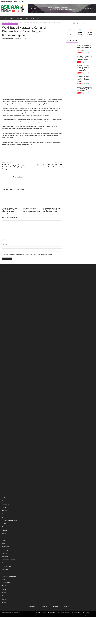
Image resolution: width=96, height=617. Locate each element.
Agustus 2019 (6, 464)
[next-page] (61, 189)
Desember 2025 (6, 298)
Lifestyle (12, 18)
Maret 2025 (5, 323)
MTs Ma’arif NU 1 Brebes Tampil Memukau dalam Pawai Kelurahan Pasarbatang (84, 48)
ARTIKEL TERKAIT (8, 189)
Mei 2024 (4, 351)
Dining (3, 517)
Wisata (4, 602)
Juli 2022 (4, 413)
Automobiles (5, 504)
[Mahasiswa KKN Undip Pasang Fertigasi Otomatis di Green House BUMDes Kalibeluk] (52, 200)
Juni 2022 (4, 416)
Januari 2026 (5, 295)
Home (5, 18)
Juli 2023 (4, 379)
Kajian (3, 543)
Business (4, 510)
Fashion (19, 18)
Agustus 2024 (6, 343)
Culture (4, 514)
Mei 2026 (4, 284)
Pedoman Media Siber (53, 612)
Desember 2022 (6, 399)
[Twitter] (90, 1)
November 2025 (6, 301)
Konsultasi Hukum (76, 612)
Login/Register (78, 615)
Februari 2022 (5, 427)
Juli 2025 (4, 312)
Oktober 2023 (5, 371)
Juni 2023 (4, 382)
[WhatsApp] (17, 43)
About (16, 1)
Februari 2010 (5, 478)
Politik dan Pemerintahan (9, 576)
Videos (32, 18)
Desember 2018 (6, 467)
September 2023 (6, 374)
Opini (3, 563)
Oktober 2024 (5, 337)
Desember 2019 (6, 452)
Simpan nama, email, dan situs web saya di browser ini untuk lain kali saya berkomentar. (28, 254)
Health (4, 533)
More (38, 18)
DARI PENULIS (20, 189)
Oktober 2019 (5, 458)
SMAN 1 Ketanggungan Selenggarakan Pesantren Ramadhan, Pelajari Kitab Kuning (15, 167)
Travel (26, 18)
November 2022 (6, 402)
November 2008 (6, 481)
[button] (93, 18)
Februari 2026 (5, 292)
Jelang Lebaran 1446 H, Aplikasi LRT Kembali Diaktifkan (49, 166)
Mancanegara (5, 550)
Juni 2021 (4, 444)
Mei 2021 (4, 447)
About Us (38, 612)
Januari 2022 (5, 430)
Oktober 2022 (5, 405)
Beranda (4, 22)
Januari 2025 (5, 329)
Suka (70, 29)
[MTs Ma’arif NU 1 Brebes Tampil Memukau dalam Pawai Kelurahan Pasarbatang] (70, 48)
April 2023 (5, 388)
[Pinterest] (13, 43)
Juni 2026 (4, 281)
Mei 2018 (4, 469)
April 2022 (5, 422)
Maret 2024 (5, 357)
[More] (21, 43)
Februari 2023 (5, 393)
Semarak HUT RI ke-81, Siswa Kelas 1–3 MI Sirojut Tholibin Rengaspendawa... (85, 88)
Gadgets (4, 530)
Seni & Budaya (6, 582)
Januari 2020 (5, 450)
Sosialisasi (5, 586)
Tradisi (4, 592)
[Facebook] (85, 1)
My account (87, 615)
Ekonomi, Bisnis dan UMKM (9, 520)
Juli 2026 (4, 278)
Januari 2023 (5, 396)
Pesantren (5, 573)
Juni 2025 (4, 315)
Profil (3, 579)
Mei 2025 (4, 318)
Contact (21, 1)
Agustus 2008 (6, 486)
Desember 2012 (6, 475)
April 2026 (5, 287)
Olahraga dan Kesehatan (8, 559)
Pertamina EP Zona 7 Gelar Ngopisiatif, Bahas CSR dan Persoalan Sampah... (84, 57)
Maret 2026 (5, 290)
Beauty (4, 507)
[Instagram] (87, 1)
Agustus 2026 (6, 276)
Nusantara (5, 556)
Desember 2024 (6, 332)
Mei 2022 (4, 419)
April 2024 (5, 354)
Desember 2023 (6, 365)
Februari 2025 (5, 326)
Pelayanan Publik (18, 22)
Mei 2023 (4, 385)
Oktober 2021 (5, 438)
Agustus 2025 (6, 309)
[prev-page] (59, 189)
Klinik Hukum (5, 546)
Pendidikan (5, 569)
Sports (4, 589)
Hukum (4, 540)
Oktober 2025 (5, 304)
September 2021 (6, 441)
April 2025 (5, 320)
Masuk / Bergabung (6, 1)
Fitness (4, 527)
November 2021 (6, 436)
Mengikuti (80, 29)
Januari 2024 (5, 363)
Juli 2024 (4, 346)
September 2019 (6, 461)
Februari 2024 (5, 360)
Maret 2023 (5, 391)
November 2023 (6, 368)
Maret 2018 (5, 472)
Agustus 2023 (6, 377)
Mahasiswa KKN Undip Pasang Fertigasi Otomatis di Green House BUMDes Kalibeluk (52, 209)
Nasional (10, 22)
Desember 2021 (6, 433)
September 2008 (6, 483)
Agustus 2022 (6, 410)
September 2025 (6, 306)
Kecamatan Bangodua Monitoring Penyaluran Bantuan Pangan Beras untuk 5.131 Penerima (31, 210)
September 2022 (6, 408)
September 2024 (6, 340)
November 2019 (6, 455)
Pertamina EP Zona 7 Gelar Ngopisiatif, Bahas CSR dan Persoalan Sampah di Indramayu (10, 210)
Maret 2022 (5, 424)
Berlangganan (90, 30)
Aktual (78, 52)
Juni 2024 (4, 349)
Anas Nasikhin (9, 38)
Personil (44, 612)
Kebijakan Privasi (65, 612)
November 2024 (6, 335)
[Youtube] (93, 1)
